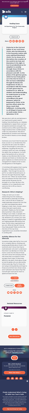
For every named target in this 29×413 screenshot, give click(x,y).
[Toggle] (25, 12)
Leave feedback (15, 280)
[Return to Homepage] (6, 11)
